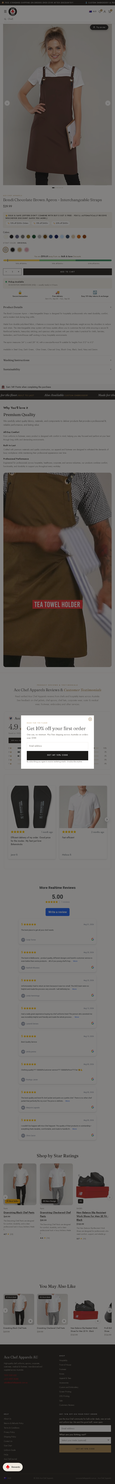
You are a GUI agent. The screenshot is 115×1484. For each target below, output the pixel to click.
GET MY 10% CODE (57, 755)
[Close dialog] (90, 719)
